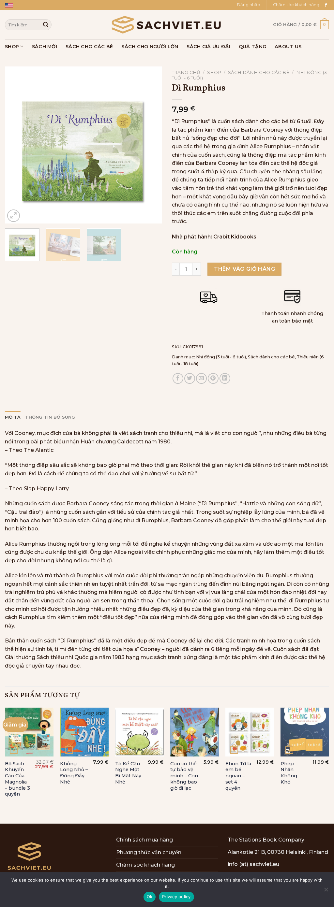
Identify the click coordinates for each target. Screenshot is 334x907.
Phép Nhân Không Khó (289, 773)
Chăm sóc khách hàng (296, 4)
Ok (150, 896)
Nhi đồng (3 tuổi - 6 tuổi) (221, 356)
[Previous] (16, 145)
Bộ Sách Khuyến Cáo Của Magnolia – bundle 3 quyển (17, 779)
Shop (12, 47)
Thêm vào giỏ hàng (244, 269)
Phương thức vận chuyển (148, 852)
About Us (288, 47)
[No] (326, 891)
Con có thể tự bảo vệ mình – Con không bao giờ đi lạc (184, 776)
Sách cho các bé (89, 47)
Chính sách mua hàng (144, 840)
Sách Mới (44, 47)
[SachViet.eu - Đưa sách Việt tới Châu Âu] (167, 25)
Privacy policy (176, 896)
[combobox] (28, 24)
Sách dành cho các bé (258, 72)
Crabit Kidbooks (234, 237)
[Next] (151, 145)
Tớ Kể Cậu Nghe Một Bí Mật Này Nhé (128, 773)
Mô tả (13, 417)
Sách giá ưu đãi (208, 47)
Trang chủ (186, 72)
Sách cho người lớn (149, 47)
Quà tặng (252, 47)
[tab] (13, 417)
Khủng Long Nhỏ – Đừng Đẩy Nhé (74, 773)
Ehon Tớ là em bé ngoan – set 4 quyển (238, 776)
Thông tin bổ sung (50, 417)
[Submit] (45, 24)
